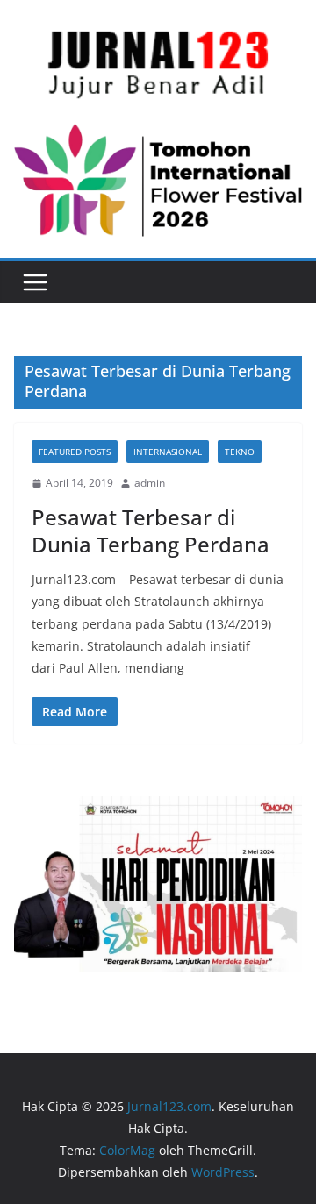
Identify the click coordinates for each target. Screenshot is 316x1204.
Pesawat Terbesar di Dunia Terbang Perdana (150, 530)
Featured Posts (75, 451)
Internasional (167, 451)
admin (149, 482)
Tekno (240, 451)
